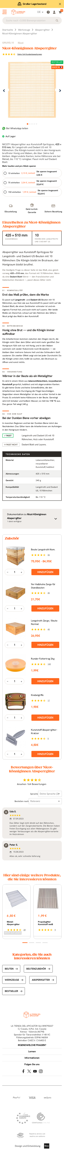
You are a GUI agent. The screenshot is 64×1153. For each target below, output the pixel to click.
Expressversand (34, 3)
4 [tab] (34, 124)
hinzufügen (45, 572)
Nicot (20, 42)
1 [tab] (27, 124)
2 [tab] (30, 124)
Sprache (34, 793)
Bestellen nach (22, 801)
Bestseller (11, 991)
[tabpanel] (32, 91)
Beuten (9, 968)
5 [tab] (36, 124)
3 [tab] (32, 124)
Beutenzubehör (36, 968)
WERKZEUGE (12, 979)
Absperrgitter (41, 979)
